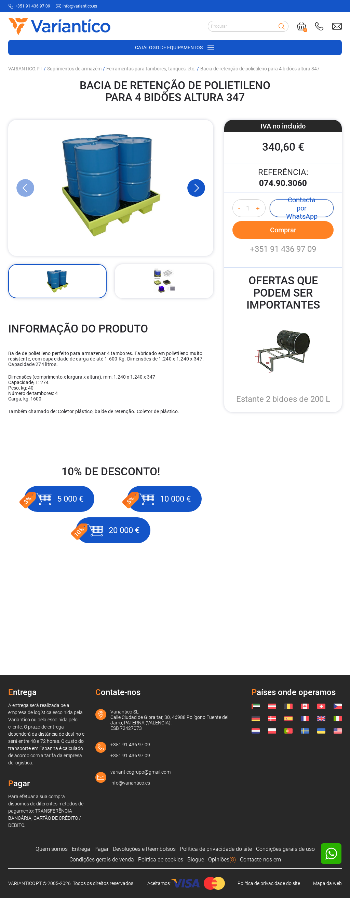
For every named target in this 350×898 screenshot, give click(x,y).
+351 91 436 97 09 (32, 6)
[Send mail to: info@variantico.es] (337, 26)
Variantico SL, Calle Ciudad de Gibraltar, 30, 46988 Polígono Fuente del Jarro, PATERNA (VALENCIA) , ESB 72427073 (169, 720)
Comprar (283, 230)
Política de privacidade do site (216, 849)
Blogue (195, 859)
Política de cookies (160, 859)
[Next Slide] (196, 188)
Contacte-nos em (260, 859)
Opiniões (222, 859)
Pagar (101, 849)
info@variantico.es (80, 6)
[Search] (282, 26)
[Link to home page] (59, 26)
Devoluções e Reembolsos (144, 849)
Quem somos (52, 849)
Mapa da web (327, 883)
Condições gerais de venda (101, 859)
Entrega (81, 849)
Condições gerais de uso (285, 849)
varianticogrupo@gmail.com (140, 772)
